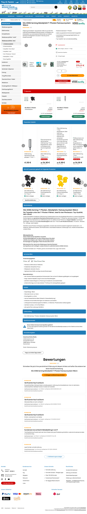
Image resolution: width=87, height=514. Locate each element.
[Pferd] (4, 12)
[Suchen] (56, 7)
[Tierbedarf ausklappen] (24, 16)
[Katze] (37, 12)
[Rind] (14, 12)
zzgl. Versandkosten (48, 113)
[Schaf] (20, 12)
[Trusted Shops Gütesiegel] (75, 8)
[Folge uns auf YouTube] (9, 479)
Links (24, 483)
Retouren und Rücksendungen (80, 510)
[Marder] (65, 12)
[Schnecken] (81, 12)
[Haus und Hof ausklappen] (34, 16)
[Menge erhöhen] (65, 71)
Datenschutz (21, 508)
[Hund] (33, 12)
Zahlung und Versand (71, 472)
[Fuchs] (56, 12)
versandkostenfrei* (61, 44)
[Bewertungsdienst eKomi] (69, 8)
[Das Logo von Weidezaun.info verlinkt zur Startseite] (15, 7)
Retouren (25, 478)
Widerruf (14, 508)
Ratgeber (25, 475)
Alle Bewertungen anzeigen (55, 456)
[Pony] (9, 12)
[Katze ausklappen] (62, 16)
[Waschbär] (61, 12)
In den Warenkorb (73, 75)
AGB (2, 508)
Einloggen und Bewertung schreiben (55, 375)
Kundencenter (8, 476)
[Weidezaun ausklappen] (15, 16)
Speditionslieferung (30, 200)
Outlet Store (26, 480)
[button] (38, 34)
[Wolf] (51, 12)
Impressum (7, 508)
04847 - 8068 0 (9, 471)
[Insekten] (84, 12)
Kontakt (25, 470)
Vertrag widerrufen (8, 483)
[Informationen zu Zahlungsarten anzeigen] (25, 496)
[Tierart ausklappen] (57, 16)
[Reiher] (70, 12)
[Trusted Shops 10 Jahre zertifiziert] (80, 8)
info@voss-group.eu (30, 347)
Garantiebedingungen (71, 475)
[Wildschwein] (46, 12)
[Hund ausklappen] (50, 16)
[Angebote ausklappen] (70, 16)
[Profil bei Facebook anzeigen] (5, 479)
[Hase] (41, 12)
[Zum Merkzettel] (58, 75)
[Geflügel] (29, 12)
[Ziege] (25, 12)
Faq (24, 472)
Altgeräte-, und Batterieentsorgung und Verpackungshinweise (75, 481)
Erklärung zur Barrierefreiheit (73, 478)
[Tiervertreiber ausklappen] (45, 16)
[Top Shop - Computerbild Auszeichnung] (84, 8)
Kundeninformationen (71, 470)
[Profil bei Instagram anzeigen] (2, 479)
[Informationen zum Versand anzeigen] (57, 494)
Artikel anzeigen (46, 116)
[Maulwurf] (73, 12)
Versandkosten (83, 507)
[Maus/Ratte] (77, 12)
